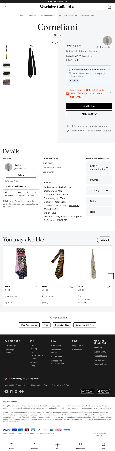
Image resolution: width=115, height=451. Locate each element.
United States (29, 433)
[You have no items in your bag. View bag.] (109, 7)
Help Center (77, 345)
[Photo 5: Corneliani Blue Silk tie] (6, 82)
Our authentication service (36, 355)
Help (92, 211)
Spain (47, 433)
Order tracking (33, 347)
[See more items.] (111, 276)
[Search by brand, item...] (6, 6)
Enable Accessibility (57, 1)
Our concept (10, 345)
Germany (39, 433)
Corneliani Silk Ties (85, 325)
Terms (46, 385)
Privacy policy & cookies (62, 385)
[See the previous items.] (4, 276)
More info (87, 56)
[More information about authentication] (108, 69)
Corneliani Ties (70, 15)
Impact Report (100, 355)
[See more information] (110, 93)
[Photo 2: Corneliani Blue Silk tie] (6, 57)
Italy (52, 433)
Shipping (95, 190)
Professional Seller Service (57, 362)
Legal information (34, 385)
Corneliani (32, 15)
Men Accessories (47, 15)
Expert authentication (97, 167)
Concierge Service (9, 351)
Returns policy (33, 364)
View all (105, 240)
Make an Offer (89, 114)
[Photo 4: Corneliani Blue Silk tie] (6, 73)
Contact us (77, 349)
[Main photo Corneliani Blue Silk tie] (6, 48)
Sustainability (100, 351)
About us (98, 347)
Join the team (100, 360)
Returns (94, 201)
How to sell (56, 345)
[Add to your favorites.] (35, 287)
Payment (94, 179)
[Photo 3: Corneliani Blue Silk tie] (6, 65)
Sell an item (56, 356)
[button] (109, 7)
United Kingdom (16, 433)
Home (22, 15)
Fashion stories (100, 364)
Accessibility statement (14, 385)
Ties (59, 15)
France (5, 433)
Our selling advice (56, 351)
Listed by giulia (104, 47)
